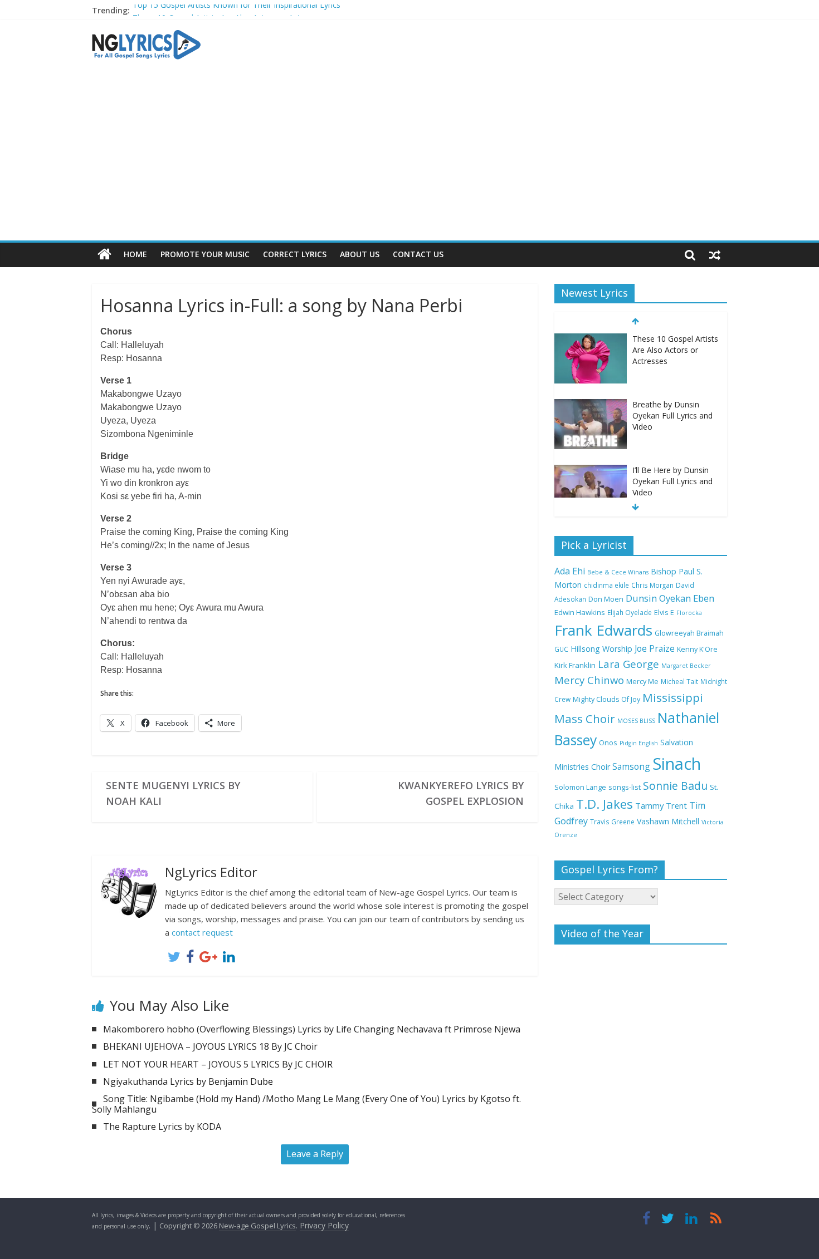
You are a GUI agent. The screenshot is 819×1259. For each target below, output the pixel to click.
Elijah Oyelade (629, 612)
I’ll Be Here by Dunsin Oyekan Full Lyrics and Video (672, 415)
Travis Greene (612, 821)
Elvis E (664, 612)
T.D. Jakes (604, 804)
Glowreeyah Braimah (689, 633)
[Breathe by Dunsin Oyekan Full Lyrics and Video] (590, 339)
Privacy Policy (324, 1225)
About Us (359, 254)
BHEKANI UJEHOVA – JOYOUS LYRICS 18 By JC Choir (210, 1046)
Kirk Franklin (575, 665)
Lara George (628, 664)
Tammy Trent (661, 805)
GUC (561, 649)
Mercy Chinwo (589, 680)
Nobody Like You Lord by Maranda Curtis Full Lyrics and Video (672, 481)
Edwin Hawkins (579, 612)
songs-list (624, 787)
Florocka (689, 613)
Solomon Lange (580, 787)
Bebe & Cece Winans (618, 572)
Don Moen (605, 599)
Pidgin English (639, 743)
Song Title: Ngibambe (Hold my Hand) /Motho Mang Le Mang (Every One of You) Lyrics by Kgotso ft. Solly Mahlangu (306, 1104)
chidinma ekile (606, 585)
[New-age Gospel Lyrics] (104, 255)
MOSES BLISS (636, 721)
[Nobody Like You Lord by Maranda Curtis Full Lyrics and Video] (590, 470)
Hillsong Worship (601, 648)
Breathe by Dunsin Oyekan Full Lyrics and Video (672, 349)
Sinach (676, 764)
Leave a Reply (314, 1154)
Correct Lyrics (294, 254)
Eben (703, 598)
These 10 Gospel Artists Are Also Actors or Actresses (228, 12)
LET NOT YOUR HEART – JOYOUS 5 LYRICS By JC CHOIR (218, 1064)
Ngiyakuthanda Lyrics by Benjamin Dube (188, 1081)
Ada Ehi (569, 571)
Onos (608, 742)
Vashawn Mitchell (668, 821)
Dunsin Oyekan (658, 598)
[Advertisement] (409, 157)
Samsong (631, 766)
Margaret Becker (686, 666)
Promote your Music (205, 254)
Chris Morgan (652, 585)
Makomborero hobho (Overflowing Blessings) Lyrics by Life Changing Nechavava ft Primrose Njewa (311, 1029)
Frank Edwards (603, 630)
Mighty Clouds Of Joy (606, 699)
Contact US (418, 254)
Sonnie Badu (675, 785)
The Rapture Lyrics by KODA (162, 1126)
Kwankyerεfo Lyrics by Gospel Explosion (461, 793)
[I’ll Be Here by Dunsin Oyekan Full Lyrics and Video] (590, 405)
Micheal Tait (679, 681)
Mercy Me (642, 681)
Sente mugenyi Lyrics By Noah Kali (173, 793)
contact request (202, 932)
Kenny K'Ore (697, 649)
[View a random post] (715, 254)
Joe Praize (655, 648)
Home (135, 254)
